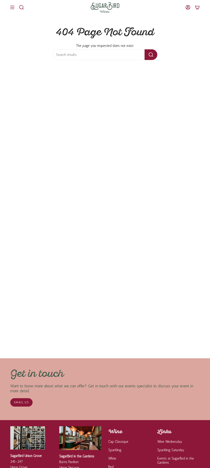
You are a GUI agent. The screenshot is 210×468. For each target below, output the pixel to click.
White (112, 458)
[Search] (151, 54)
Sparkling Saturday (170, 450)
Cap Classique (118, 442)
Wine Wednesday (169, 442)
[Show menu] (12, 7)
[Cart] (197, 7)
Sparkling (114, 450)
